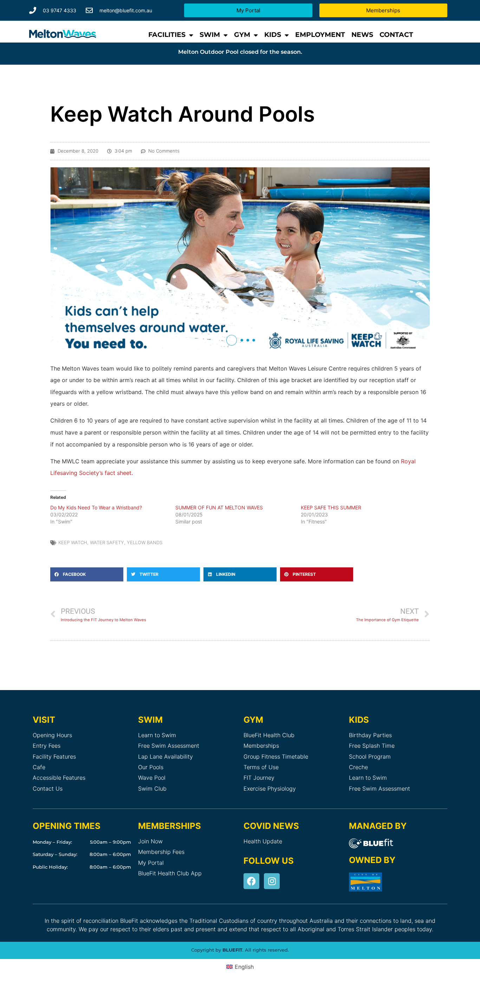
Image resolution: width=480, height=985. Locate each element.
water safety (107, 542)
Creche (358, 767)
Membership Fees (161, 851)
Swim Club (152, 788)
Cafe (39, 767)
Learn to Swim (157, 735)
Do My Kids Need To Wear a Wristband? (96, 507)
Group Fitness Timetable (276, 756)
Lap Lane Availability (165, 756)
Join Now (150, 841)
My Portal (151, 862)
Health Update (263, 841)
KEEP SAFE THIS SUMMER (331, 507)
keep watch (72, 542)
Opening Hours (52, 735)
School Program (370, 756)
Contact (396, 35)
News (362, 35)
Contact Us (48, 788)
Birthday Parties (370, 735)
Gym (242, 35)
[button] (86, 574)
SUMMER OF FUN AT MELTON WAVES (219, 507)
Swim (210, 35)
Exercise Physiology (270, 788)
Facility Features (54, 756)
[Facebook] (251, 881)
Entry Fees (46, 745)
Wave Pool (152, 777)
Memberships (261, 745)
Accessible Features (59, 777)
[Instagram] (272, 881)
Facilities (167, 35)
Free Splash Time (372, 745)
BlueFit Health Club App (170, 873)
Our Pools (150, 767)
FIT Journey (259, 777)
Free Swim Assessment (168, 745)
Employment (320, 35)
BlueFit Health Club (269, 735)
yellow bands (144, 542)
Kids (272, 35)
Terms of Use (261, 767)
